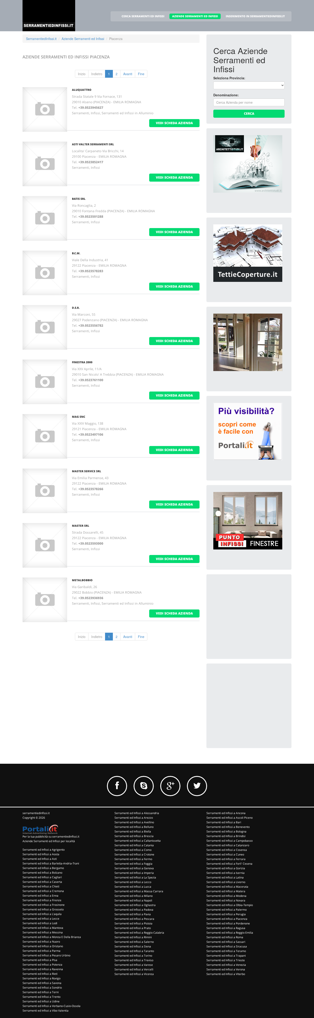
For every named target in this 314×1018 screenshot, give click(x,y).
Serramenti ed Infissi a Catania (134, 845)
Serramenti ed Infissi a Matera (225, 891)
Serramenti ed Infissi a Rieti (40, 974)
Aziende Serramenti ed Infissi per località (49, 841)
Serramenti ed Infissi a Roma (224, 937)
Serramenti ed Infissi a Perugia (226, 914)
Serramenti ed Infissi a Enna (40, 896)
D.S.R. (76, 308)
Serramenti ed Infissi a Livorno (225, 882)
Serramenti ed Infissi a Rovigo (41, 978)
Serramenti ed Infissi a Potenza (42, 965)
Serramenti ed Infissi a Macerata (227, 887)
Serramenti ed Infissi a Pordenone (228, 923)
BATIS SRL (79, 199)
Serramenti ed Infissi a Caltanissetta (137, 841)
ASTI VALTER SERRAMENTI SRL (93, 144)
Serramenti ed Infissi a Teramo (226, 951)
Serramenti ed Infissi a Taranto (134, 951)
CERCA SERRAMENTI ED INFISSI (143, 16)
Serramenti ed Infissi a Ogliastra (135, 905)
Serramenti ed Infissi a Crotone (134, 854)
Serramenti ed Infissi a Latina (225, 877)
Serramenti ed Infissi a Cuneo (225, 854)
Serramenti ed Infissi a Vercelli (133, 969)
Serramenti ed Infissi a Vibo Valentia (46, 1010)
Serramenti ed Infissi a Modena (226, 896)
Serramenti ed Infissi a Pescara (134, 919)
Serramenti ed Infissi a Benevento (228, 827)
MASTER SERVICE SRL (86, 471)
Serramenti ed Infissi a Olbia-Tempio (229, 905)
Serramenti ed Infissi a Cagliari (42, 877)
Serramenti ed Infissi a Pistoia (133, 923)
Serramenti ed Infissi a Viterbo (225, 974)
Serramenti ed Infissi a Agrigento (44, 850)
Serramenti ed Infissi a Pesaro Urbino (46, 955)
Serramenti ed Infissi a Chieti (41, 886)
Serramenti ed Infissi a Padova (133, 910)
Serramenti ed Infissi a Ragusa (225, 928)
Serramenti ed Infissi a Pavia (132, 914)
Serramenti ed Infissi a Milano (133, 896)
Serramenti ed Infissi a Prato (132, 928)
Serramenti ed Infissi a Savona (42, 983)
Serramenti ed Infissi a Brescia (134, 836)
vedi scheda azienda (174, 123)
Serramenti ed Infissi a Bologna (226, 831)
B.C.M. (76, 253)
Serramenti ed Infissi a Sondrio (42, 987)
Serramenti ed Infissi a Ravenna (43, 969)
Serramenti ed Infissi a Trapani (226, 956)
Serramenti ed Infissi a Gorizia (225, 868)
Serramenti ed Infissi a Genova (134, 868)
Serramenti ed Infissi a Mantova (43, 928)
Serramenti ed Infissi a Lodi (40, 923)
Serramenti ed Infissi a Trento (41, 997)
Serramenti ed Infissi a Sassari (225, 942)
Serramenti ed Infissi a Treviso (133, 960)
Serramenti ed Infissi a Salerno (134, 942)
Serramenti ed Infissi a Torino (133, 956)
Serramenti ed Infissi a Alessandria (136, 813)
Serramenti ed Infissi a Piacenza (226, 919)
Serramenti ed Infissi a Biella (132, 831)
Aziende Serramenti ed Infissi (83, 38)
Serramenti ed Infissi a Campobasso (229, 841)
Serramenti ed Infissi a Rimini (133, 937)
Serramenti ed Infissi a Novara (225, 900)
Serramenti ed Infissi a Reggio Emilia (229, 933)
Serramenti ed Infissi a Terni (41, 992)
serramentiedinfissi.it (36, 813)
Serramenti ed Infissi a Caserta (42, 882)
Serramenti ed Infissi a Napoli (133, 900)
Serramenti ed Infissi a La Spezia (135, 877)
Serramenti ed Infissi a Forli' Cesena (229, 864)
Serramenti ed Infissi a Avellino (134, 822)
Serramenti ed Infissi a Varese (133, 965)
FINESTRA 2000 (82, 362)
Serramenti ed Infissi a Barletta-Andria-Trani (51, 863)
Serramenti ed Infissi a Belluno (134, 827)
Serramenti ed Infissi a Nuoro (41, 942)
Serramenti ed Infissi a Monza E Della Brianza (52, 937)
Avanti (127, 73)
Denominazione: (226, 95)
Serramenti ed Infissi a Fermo (133, 859)
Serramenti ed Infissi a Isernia (225, 873)
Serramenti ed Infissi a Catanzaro (227, 845)
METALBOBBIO (82, 580)
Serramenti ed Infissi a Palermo (226, 910)
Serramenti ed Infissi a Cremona (43, 891)
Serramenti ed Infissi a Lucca (132, 887)
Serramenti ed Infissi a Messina (43, 932)
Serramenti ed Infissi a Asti (40, 859)
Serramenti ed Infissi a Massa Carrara (138, 891)
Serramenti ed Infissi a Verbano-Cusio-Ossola (51, 1006)
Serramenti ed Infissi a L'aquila (42, 914)
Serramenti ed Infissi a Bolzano (42, 873)
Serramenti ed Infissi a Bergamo (43, 868)
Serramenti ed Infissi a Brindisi (225, 836)
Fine (141, 73)
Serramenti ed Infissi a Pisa (40, 960)
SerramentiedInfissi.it (41, 38)
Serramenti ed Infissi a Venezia (226, 965)
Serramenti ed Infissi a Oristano (43, 946)
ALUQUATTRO (81, 90)
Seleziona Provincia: (229, 78)
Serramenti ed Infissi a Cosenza (226, 850)
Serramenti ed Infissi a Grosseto (43, 909)
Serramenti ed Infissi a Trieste (225, 960)
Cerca (249, 113)
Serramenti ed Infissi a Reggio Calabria (139, 933)
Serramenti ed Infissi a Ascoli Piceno (229, 818)
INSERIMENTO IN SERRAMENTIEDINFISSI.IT (255, 16)
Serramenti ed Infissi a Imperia (134, 873)
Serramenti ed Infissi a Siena (132, 946)
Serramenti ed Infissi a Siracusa (226, 946)
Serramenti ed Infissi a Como (132, 850)
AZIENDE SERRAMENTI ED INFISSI (195, 16)
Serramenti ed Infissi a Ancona (225, 813)
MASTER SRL (80, 526)
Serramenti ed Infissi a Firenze (42, 900)
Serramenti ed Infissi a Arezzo (133, 818)
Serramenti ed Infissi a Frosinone (44, 905)
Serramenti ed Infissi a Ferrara (225, 859)
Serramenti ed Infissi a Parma (41, 951)
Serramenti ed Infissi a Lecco (132, 882)
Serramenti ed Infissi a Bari (223, 822)
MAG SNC (78, 417)
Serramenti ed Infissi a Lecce (41, 919)
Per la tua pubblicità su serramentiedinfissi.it (51, 836)
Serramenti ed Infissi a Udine (41, 1001)
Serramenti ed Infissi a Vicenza (134, 974)
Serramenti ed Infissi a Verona (225, 969)
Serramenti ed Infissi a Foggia (133, 864)
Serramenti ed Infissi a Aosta (41, 854)
